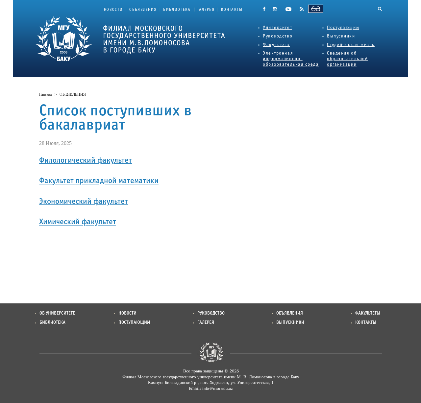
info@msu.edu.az (217, 388)
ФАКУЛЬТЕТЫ (367, 313)
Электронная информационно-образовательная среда (291, 59)
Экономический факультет (83, 201)
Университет (277, 28)
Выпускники (341, 36)
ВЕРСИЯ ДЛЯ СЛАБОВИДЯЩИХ (315, 9)
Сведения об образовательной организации (347, 59)
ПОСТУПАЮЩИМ (134, 322)
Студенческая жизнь (351, 45)
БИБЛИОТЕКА (176, 10)
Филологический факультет (85, 160)
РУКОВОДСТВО (211, 313)
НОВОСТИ (113, 10)
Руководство (277, 36)
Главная (45, 94)
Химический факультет (77, 222)
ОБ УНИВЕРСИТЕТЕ (57, 313)
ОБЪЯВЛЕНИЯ (143, 10)
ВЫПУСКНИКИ (290, 322)
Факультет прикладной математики (99, 181)
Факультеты (276, 45)
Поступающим (343, 28)
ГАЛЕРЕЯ (205, 10)
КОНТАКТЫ (232, 10)
